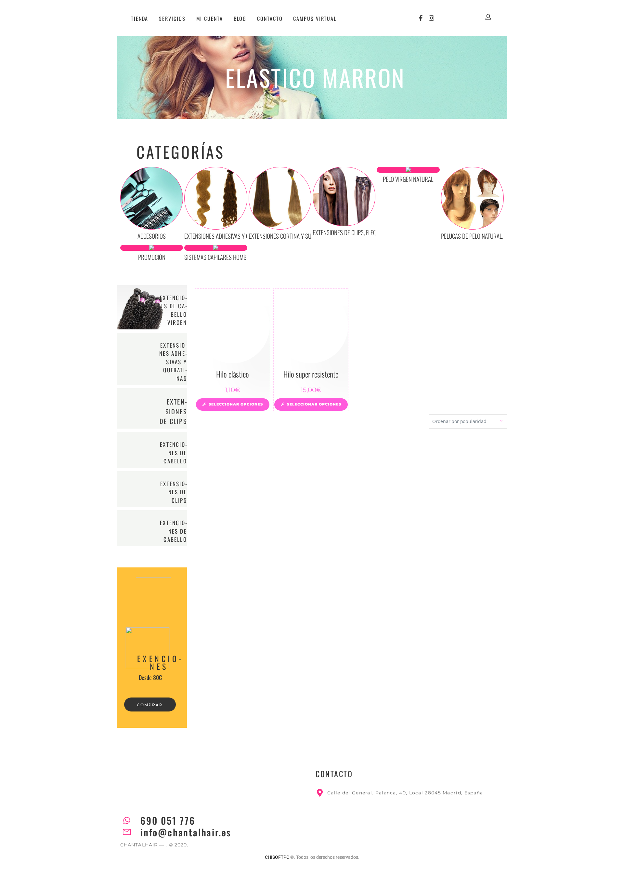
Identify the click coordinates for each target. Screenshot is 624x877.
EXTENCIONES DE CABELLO (173, 452)
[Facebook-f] (420, 18)
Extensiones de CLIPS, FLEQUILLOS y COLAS (362, 232)
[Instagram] (431, 18)
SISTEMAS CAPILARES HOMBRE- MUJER (227, 256)
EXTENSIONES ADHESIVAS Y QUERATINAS (173, 361)
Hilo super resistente (310, 374)
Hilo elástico (232, 374)
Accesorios (151, 235)
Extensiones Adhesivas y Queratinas (229, 235)
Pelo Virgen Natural (408, 178)
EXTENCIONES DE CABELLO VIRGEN (172, 310)
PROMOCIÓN (151, 256)
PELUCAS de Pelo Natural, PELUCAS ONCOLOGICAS (499, 235)
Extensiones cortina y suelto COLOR (293, 235)
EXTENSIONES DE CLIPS (173, 411)
